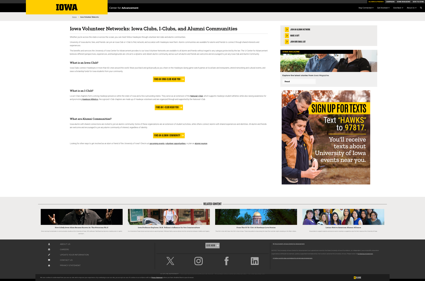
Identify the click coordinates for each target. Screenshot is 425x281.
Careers (64, 249)
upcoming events (157, 143)
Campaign (390, 2)
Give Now (211, 245)
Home (74, 17)
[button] (421, 8)
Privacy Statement (157, 277)
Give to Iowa (418, 2)
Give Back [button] (397, 8)
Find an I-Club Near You (167, 107)
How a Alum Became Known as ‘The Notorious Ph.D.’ (81, 227)
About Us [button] (411, 8)
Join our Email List (298, 41)
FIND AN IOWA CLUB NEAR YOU (167, 79)
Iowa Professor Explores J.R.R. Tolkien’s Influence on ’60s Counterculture (169, 227)
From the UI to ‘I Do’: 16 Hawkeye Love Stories (256, 227)
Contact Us (66, 260)
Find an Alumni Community (167, 135)
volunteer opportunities (175, 143)
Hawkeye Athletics (90, 99)
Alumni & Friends (376, 2)
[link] (170, 261)
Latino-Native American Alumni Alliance (343, 227)
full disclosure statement (365, 254)
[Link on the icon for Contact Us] (49, 260)
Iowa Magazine (403, 2)
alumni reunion (201, 143)
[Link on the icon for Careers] (49, 249)
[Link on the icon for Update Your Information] (49, 255)
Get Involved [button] (382, 8)
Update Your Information (74, 255)
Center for (123, 7)
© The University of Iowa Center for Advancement (289, 244)
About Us (65, 244)
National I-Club (196, 96)
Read (287, 81)
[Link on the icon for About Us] (49, 244)
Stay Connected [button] (365, 8)
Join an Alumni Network (300, 29)
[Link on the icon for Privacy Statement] (49, 265)
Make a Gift (294, 35)
